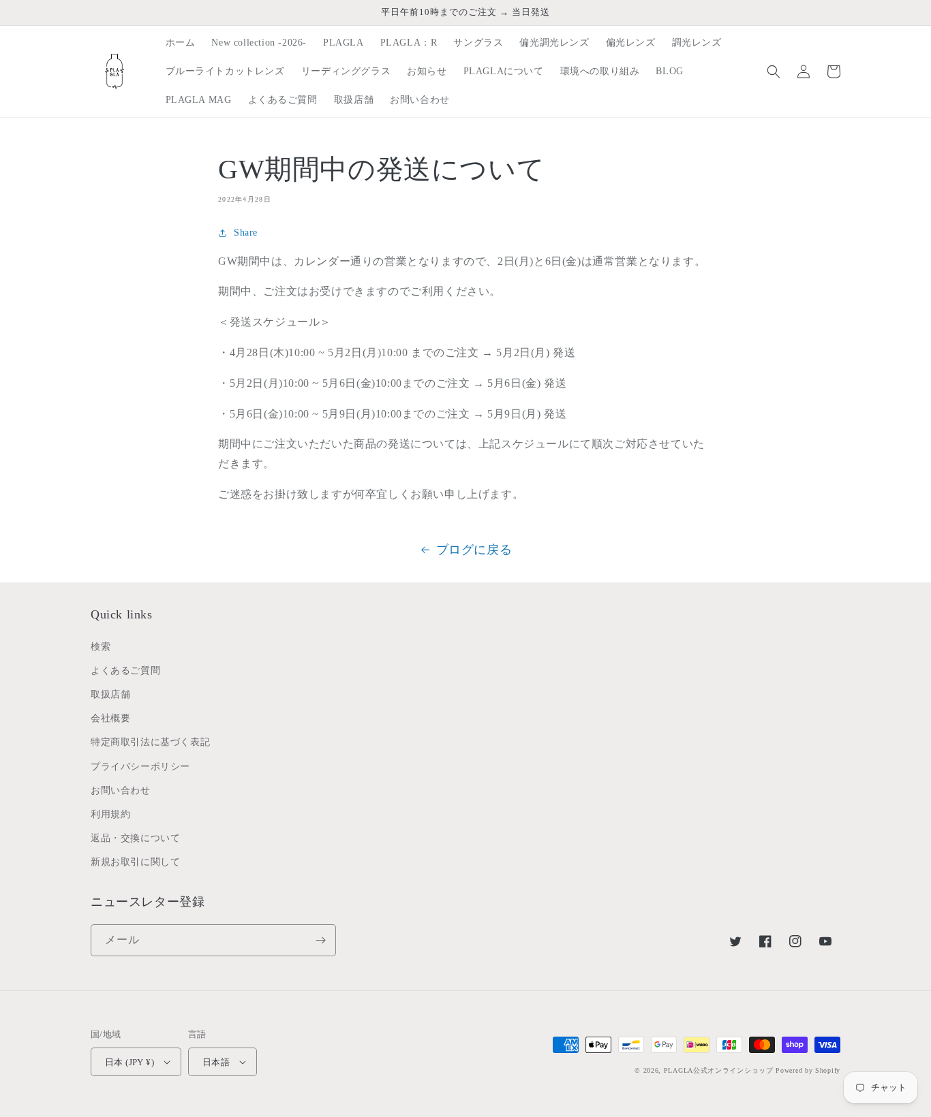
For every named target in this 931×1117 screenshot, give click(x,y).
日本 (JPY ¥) (129, 1062)
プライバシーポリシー (140, 766)
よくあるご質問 (125, 670)
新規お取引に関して (135, 862)
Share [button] (246, 232)
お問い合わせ (121, 790)
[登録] (320, 940)
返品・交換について (135, 838)
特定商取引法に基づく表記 (150, 742)
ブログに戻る (474, 549)
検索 (100, 647)
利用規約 (110, 814)
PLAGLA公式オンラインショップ (719, 1070)
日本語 (216, 1062)
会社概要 (110, 718)
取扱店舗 (110, 694)
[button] (774, 71)
